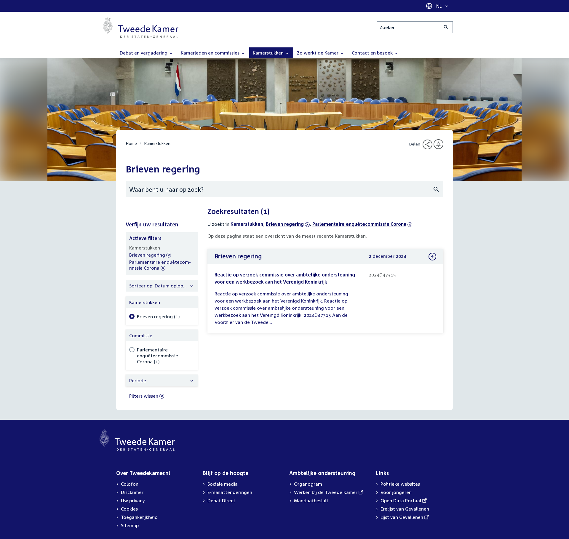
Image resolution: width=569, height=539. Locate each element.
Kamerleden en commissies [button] (211, 53)
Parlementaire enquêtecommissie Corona (359, 224)
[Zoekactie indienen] (446, 27)
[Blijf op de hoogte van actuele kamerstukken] (438, 144)
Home (131, 143)
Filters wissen (143, 396)
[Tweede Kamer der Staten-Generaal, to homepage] (140, 27)
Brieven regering (285, 224)
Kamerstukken (157, 143)
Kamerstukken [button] (269, 53)
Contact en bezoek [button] (373, 53)
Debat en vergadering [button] (144, 53)
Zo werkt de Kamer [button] (318, 53)
